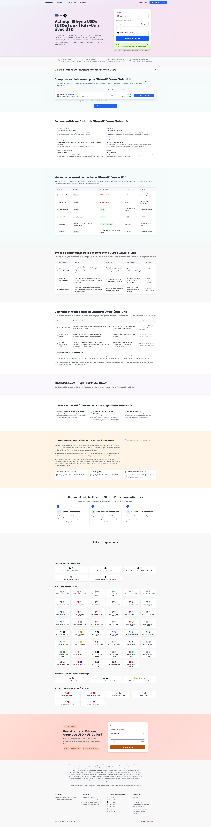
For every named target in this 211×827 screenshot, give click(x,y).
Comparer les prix (127, 747)
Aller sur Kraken (144, 95)
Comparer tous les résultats (105, 106)
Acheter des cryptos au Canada (89, 802)
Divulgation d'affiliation (139, 806)
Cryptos (68, 2)
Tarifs (134, 799)
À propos (135, 797)
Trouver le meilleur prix (158, 2)
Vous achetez (120, 29)
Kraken (62, 94)
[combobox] (127, 733)
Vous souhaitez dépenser (123, 20)
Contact (135, 813)
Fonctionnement (137, 802)
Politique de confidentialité (140, 809)
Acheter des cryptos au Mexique (90, 804)
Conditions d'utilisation (139, 811)
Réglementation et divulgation (141, 804)
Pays (74, 2)
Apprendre (82, 2)
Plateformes (59, 2)
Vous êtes (119, 12)
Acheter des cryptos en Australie (90, 799)
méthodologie (125, 780)
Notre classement (150, 81)
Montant (112, 738)
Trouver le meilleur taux (132, 38)
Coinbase (115, 362)
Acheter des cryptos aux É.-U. (89, 797)
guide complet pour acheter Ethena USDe (73, 364)
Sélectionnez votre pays (117, 729)
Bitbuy (123, 362)
